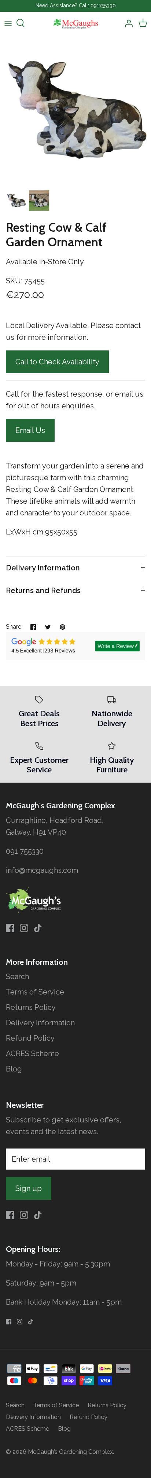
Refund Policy (30, 1038)
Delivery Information (43, 567)
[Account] (127, 23)
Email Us (30, 430)
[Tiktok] (38, 928)
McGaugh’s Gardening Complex (70, 1451)
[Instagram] (24, 928)
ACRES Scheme (32, 1053)
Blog (14, 1069)
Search (17, 976)
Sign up (28, 1188)
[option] (75, 110)
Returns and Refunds (43, 590)
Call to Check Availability (57, 361)
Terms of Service (35, 992)
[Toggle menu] (8, 23)
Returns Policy (31, 1007)
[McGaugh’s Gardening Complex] (76, 23)
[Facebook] (10, 928)
